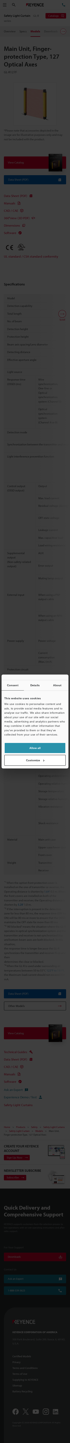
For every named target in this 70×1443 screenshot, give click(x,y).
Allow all (35, 748)
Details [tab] (35, 685)
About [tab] (57, 685)
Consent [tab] (12, 685)
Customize (33, 760)
